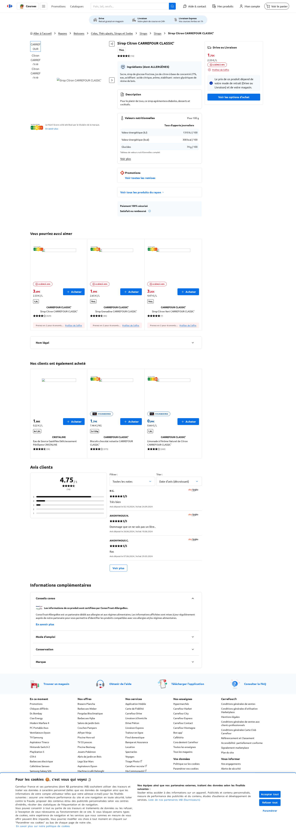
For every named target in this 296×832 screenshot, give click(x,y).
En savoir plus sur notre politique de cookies (43, 826)
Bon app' (178, 732)
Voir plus (125, 158)
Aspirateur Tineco (39, 742)
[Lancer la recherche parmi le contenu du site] (172, 6)
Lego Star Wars (86, 761)
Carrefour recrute (135, 766)
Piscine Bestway (86, 746)
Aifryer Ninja (84, 732)
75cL (121, 49)
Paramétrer (270, 810)
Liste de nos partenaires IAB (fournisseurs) (174, 799)
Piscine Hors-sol (86, 737)
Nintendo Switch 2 (40, 746)
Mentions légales (230, 716)
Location (130, 746)
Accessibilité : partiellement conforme (242, 742)
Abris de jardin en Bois (89, 756)
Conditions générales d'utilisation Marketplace (239, 710)
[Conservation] (192, 649)
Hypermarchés (181, 703)
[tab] (35, 46)
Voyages (129, 756)
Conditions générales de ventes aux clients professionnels (240, 723)
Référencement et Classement (237, 738)
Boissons (79, 33)
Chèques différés (39, 708)
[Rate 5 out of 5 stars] (129, 55)
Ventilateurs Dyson (40, 732)
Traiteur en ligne (134, 732)
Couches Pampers (87, 727)
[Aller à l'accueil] (10, 6)
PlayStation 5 (37, 751)
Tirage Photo (132, 761)
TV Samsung (36, 737)
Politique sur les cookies (186, 763)
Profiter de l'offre (73, 325)
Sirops (143, 33)
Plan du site (227, 752)
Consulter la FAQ (255, 684)
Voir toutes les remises (140, 178)
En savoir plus (51, 128)
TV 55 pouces (85, 742)
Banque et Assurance (136, 742)
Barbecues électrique (41, 761)
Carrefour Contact (183, 722)
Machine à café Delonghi (91, 770)
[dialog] (148, 802)
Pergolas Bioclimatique (90, 713)
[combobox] (133, 6)
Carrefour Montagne (184, 727)
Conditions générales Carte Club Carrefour (238, 731)
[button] (43, 6)
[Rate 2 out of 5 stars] (121, 55)
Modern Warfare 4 (39, 722)
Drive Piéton (132, 722)
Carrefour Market (182, 708)
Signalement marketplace (235, 747)
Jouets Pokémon (87, 751)
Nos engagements (231, 763)
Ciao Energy (36, 718)
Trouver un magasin (56, 684)
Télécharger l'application (187, 684)
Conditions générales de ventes (238, 703)
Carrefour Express (182, 718)
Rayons (62, 33)
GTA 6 (33, 756)
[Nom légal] (192, 342)
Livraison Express (134, 727)
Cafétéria (178, 737)
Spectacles (131, 751)
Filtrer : (114, 474)
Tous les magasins (182, 751)
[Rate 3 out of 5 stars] (123, 55)
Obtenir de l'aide (120, 684)
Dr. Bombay (36, 713)
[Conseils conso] (192, 598)
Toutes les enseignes (184, 746)
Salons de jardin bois (88, 722)
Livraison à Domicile (136, 718)
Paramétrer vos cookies (186, 768)
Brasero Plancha (86, 703)
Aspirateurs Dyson (87, 766)
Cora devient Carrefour (185, 742)
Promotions (36, 703)
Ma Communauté (134, 770)
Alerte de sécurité (231, 768)
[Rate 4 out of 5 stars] (126, 55)
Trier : (159, 474)
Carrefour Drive (133, 713)
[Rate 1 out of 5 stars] (118, 55)
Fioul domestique (134, 737)
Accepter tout (270, 794)
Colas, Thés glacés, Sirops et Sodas (112, 33)
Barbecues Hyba (86, 718)
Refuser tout (270, 802)
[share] (112, 44)
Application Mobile (135, 703)
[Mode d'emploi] (192, 636)
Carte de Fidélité (134, 708)
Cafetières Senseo (39, 766)
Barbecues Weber (87, 708)
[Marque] (192, 661)
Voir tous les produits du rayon (140, 192)
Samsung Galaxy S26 (40, 770)
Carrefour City (181, 713)
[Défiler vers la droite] (112, 80)
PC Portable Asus (39, 727)
